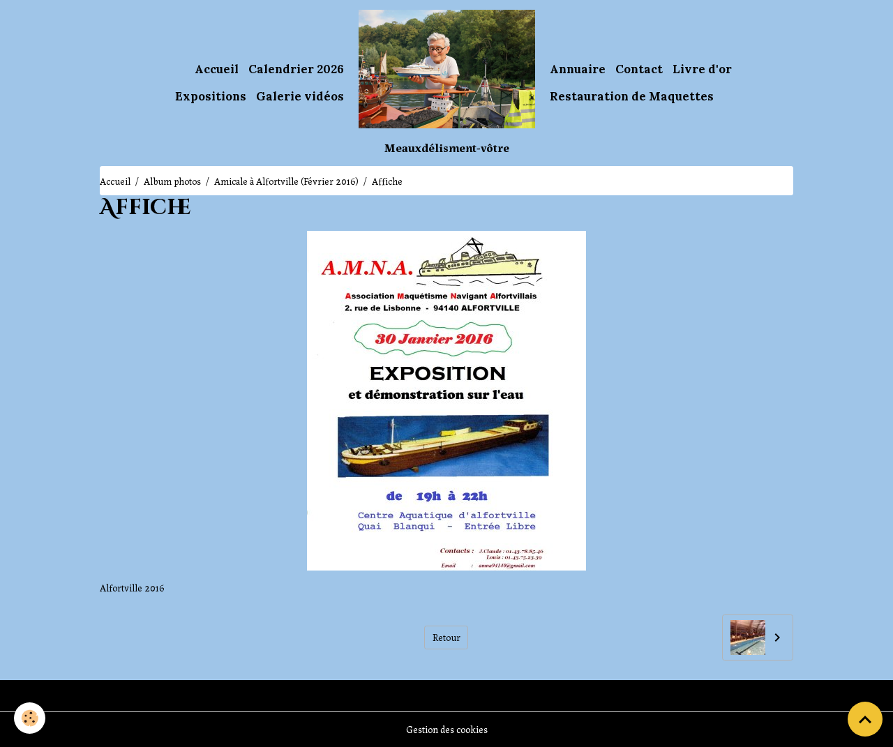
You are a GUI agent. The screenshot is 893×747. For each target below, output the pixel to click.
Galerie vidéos (300, 96)
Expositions (210, 96)
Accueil (217, 69)
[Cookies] (29, 718)
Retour (446, 637)
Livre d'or (702, 69)
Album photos (172, 181)
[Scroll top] (865, 719)
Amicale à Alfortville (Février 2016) (286, 181)
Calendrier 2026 (296, 69)
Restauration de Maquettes (632, 96)
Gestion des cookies (447, 729)
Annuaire (578, 69)
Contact (639, 69)
